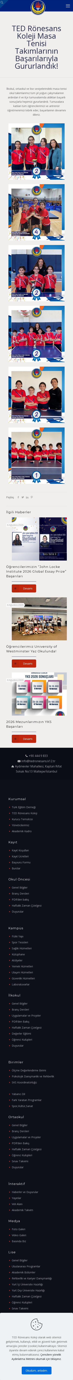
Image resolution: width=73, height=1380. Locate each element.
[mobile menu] (68, 5)
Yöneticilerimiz (20, 825)
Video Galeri (19, 1235)
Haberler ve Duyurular (25, 1192)
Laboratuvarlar (21, 984)
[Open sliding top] (4, 4)
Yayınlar (16, 1198)
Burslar (16, 868)
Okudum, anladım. (37, 1370)
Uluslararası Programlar (26, 1266)
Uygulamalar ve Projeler (26, 1015)
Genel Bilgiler (20, 887)
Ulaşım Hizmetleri (22, 972)
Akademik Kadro (22, 831)
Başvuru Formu (21, 862)
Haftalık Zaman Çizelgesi (27, 905)
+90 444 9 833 (38, 756)
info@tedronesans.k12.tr (38, 761)
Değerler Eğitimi (21, 1033)
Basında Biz (19, 1241)
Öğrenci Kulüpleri (22, 1039)
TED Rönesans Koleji (24, 813)
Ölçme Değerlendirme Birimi (29, 1070)
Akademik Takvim (22, 1210)
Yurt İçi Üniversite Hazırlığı (27, 1284)
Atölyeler (17, 960)
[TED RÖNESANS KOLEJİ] (38, 5)
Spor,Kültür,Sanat (22, 1106)
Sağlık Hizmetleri (22, 948)
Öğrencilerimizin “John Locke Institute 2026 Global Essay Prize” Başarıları (36, 571)
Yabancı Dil (18, 1094)
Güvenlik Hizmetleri (23, 978)
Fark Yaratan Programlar (27, 1100)
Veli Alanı (17, 1204)
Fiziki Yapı (17, 936)
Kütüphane (18, 954)
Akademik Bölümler (23, 1272)
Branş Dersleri (20, 893)
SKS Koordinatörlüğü (24, 1082)
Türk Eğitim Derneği (24, 807)
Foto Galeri (18, 1229)
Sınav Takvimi (20, 1161)
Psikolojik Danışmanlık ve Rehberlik (33, 1076)
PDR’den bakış (20, 899)
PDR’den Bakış (20, 1021)
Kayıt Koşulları (20, 850)
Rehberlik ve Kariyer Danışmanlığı (32, 1278)
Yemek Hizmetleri (22, 966)
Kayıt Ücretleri (20, 856)
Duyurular (18, 911)
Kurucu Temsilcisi (22, 819)
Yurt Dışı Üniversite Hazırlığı (28, 1290)
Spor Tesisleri (20, 942)
